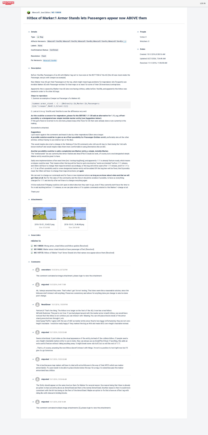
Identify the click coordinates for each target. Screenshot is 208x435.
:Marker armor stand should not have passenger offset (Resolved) (64, 249)
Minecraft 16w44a (49, 60)
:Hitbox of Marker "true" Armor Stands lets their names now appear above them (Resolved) (74, 253)
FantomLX (40, 311)
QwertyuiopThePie (43, 321)
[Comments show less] (29, 262)
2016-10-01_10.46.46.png (74, 224)
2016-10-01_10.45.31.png (44, 224)
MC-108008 (56, 12)
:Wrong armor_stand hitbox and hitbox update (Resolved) (61, 246)
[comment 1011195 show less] (33, 359)
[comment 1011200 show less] (33, 270)
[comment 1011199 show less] (33, 284)
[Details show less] (29, 32)
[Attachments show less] (29, 199)
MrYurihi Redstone (43, 313)
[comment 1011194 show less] (33, 379)
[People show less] (138, 32)
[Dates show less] (138, 49)
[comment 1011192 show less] (33, 402)
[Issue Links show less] (29, 235)
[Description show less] (29, 68)
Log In (202, 3)
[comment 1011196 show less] (33, 332)
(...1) (124, 41)
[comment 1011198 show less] (33, 304)
